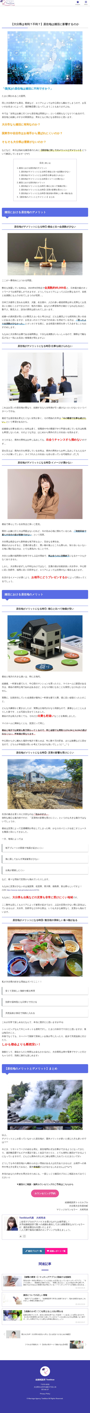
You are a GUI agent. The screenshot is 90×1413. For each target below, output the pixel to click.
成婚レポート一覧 (57, 1251)
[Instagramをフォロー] (24, 1236)
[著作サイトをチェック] (20, 1236)
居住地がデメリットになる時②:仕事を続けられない (43, 175)
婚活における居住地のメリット (32, 182)
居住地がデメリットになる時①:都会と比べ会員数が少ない (45, 172)
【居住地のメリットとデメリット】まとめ (36, 197)
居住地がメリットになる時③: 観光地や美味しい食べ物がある (47, 193)
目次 (41, 163)
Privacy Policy (45, 1394)
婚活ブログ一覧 (34, 1251)
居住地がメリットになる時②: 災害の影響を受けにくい (44, 190)
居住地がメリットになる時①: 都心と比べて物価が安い (44, 186)
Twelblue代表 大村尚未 (32, 1217)
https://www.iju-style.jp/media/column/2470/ (23, 890)
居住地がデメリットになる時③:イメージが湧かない (43, 179)
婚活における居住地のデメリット (33, 168)
